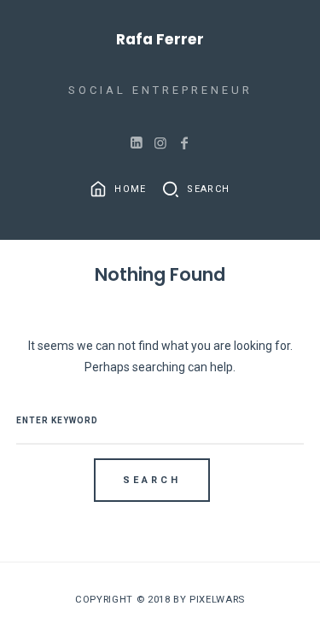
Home (129, 189)
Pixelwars (217, 599)
